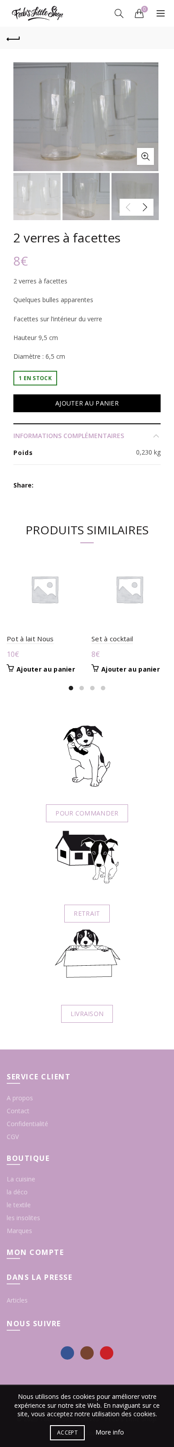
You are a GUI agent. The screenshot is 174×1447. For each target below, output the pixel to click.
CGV (13, 1136)
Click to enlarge (145, 156)
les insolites (23, 1217)
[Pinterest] (106, 1353)
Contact (18, 1111)
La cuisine (21, 1179)
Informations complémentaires (68, 435)
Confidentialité (27, 1123)
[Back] (13, 38)
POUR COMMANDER (86, 813)
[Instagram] (87, 1353)
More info (109, 1432)
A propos (20, 1098)
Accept (67, 1432)
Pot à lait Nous (30, 638)
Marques (19, 1230)
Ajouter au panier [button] (46, 669)
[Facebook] (67, 1353)
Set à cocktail (112, 638)
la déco (17, 1192)
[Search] (119, 13)
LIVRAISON (87, 1013)
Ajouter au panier (87, 403)
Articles (17, 1300)
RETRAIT (87, 913)
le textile (19, 1205)
